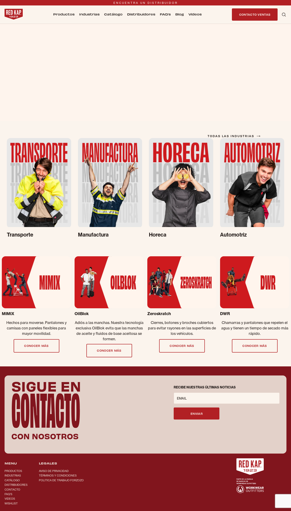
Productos (13, 471)
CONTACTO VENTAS (255, 14)
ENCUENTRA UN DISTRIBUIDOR (145, 3)
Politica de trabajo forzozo (61, 480)
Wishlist (11, 503)
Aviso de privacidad (54, 471)
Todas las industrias (235, 136)
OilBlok (82, 313)
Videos (10, 498)
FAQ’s (165, 14)
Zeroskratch (159, 313)
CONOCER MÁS (36, 346)
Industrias (13, 475)
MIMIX (8, 313)
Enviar (197, 413)
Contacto (12, 489)
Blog (179, 14)
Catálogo (113, 14)
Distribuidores (141, 14)
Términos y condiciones (58, 475)
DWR (225, 313)
